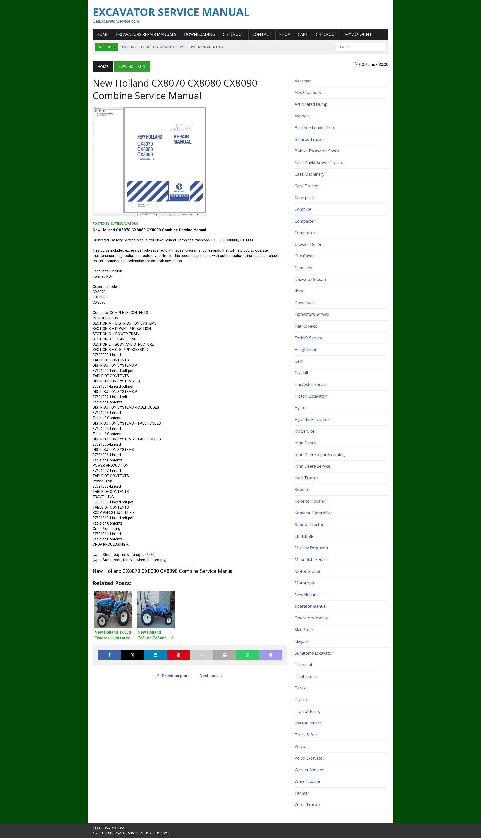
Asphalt (302, 116)
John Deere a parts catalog (320, 454)
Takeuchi (303, 664)
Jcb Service (304, 431)
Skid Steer (304, 629)
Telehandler (306, 676)
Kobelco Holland (310, 501)
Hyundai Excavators (313, 419)
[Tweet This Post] (132, 655)
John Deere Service (312, 466)
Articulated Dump (311, 104)
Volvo (300, 746)
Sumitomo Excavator (314, 653)
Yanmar (302, 793)
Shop (284, 34)
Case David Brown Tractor (319, 162)
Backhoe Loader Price (315, 127)
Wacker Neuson (310, 770)
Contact (262, 34)
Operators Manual (312, 618)
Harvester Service (311, 384)
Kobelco (302, 489)
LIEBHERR (304, 536)
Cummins (303, 267)
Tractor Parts (307, 711)
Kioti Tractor (306, 478)
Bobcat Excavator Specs (317, 151)
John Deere (305, 443)
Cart (303, 34)
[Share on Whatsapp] (247, 655)
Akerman (303, 81)
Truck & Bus (306, 735)
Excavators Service (312, 314)
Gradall (301, 372)
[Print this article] (224, 655)
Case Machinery (309, 174)
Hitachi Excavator (311, 396)
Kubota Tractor (309, 524)
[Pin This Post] (178, 655)
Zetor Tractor (307, 804)
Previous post (175, 675)
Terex (300, 688)
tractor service (308, 723)
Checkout (234, 34)
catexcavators (124, 223)
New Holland (307, 594)
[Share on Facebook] (109, 655)
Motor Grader (308, 571)
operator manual (311, 606)
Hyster (301, 407)
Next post (209, 675)
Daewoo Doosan (310, 279)
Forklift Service (308, 338)
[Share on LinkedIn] (155, 655)
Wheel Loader (308, 781)
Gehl (299, 361)
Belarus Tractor (309, 139)
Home (102, 34)
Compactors (306, 232)
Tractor (302, 699)
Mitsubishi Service (312, 559)
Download (304, 302)
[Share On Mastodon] (270, 655)
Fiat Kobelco (306, 326)
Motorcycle (305, 583)
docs (299, 291)
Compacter (305, 221)
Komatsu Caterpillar (313, 513)
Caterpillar (304, 197)
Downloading (199, 34)
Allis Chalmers (308, 92)
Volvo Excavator (309, 758)
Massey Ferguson (311, 548)
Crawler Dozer (308, 244)
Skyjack (301, 641)
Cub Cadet (304, 256)
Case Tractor (307, 186)
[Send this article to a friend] (201, 655)
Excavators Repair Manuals (146, 34)
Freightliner (306, 349)
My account (358, 34)
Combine (303, 209)
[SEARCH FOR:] (361, 46)
